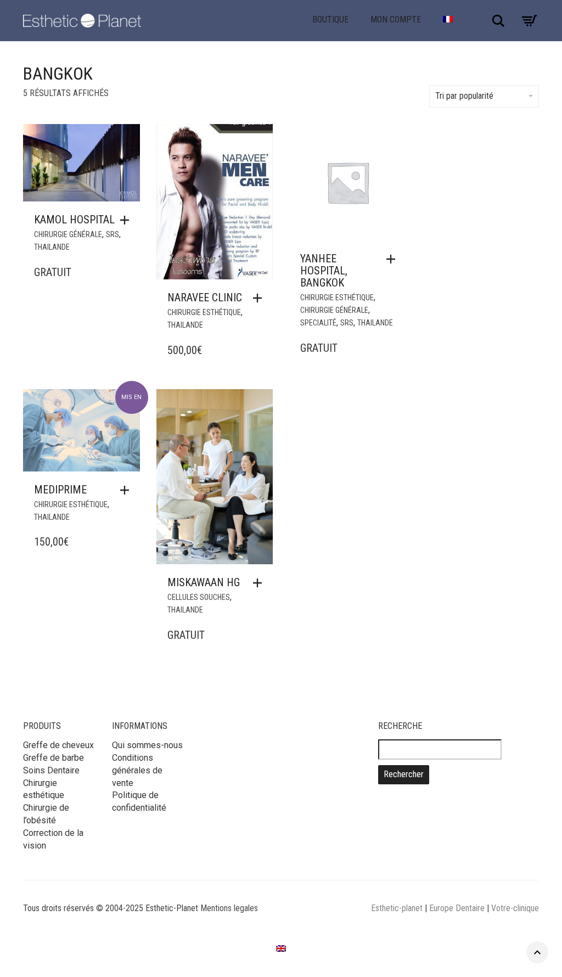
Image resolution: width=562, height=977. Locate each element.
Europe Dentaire (458, 908)
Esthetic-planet (397, 908)
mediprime (60, 489)
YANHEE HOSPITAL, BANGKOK (323, 270)
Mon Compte (395, 19)
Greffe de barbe (53, 758)
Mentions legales (229, 908)
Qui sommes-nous (147, 745)
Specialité (318, 322)
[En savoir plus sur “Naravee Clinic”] (260, 298)
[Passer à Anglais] (281, 948)
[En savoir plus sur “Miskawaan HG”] (260, 583)
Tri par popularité (464, 96)
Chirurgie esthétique (204, 312)
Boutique (330, 19)
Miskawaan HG (203, 582)
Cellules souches (198, 597)
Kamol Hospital (74, 219)
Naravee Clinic (204, 297)
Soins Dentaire (51, 770)
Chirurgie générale (68, 234)
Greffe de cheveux (58, 745)
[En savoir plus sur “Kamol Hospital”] (127, 220)
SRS (112, 234)
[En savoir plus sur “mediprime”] (127, 490)
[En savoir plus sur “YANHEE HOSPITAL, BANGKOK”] (393, 259)
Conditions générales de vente (137, 770)
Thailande (52, 247)
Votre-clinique (515, 908)
